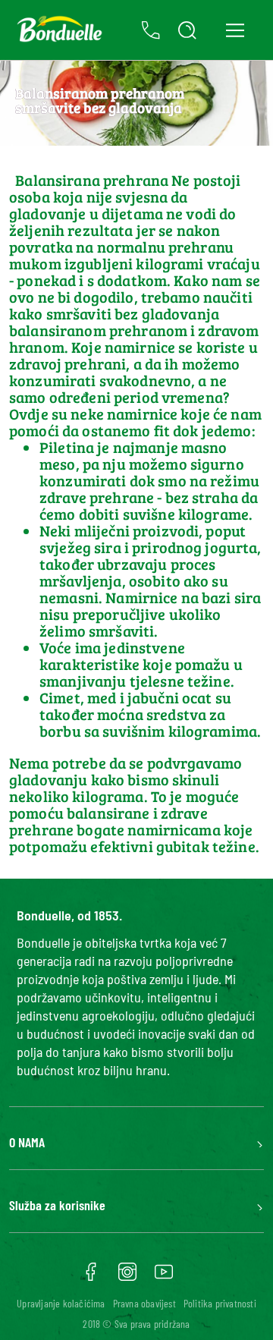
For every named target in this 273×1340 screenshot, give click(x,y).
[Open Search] (187, 30)
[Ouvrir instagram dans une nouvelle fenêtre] (127, 1277)
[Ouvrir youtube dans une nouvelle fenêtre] (164, 1277)
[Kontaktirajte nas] (151, 30)
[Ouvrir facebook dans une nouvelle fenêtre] (91, 1277)
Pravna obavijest (144, 1303)
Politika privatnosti (220, 1303)
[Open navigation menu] (235, 30)
